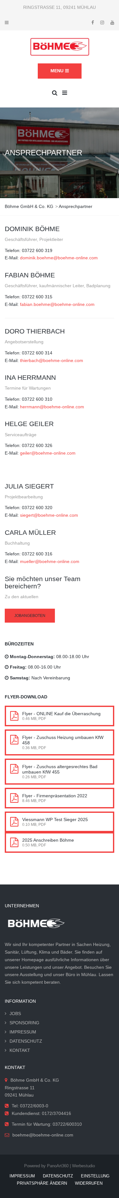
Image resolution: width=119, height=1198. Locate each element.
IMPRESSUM (23, 1031)
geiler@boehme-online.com (48, 453)
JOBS (15, 1013)
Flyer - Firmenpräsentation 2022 (54, 795)
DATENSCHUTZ (26, 1041)
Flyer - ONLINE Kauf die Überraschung (61, 713)
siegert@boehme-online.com (49, 515)
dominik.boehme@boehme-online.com (59, 257)
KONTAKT (20, 1050)
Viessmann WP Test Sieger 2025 (55, 819)
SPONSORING (24, 1022)
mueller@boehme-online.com (49, 561)
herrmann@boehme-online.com (52, 406)
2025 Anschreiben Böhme (48, 840)
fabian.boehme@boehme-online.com (57, 304)
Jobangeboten (29, 615)
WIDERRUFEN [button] (88, 1183)
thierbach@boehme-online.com (51, 360)
